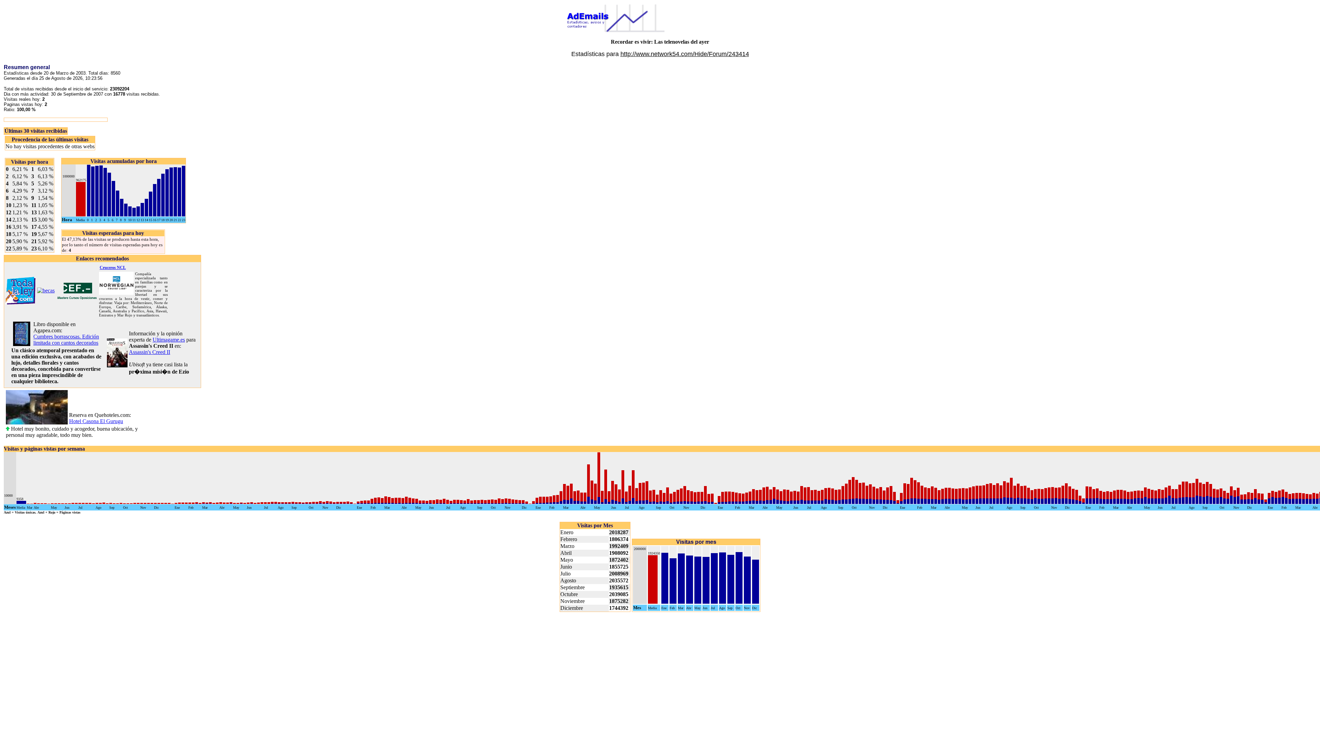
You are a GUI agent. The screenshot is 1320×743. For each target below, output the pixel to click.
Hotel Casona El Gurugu (96, 421)
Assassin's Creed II (149, 352)
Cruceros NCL (113, 267)
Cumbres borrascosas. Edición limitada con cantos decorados (66, 340)
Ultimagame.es (169, 340)
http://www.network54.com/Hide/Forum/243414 (684, 54)
